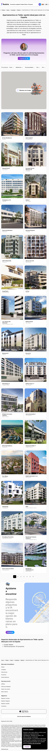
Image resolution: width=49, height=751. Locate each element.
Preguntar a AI (23, 58)
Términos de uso (4, 749)
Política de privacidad (34, 743)
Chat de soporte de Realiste (24, 716)
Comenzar (10, 632)
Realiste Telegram (5, 701)
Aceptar (26, 746)
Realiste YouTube (5, 698)
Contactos (3, 706)
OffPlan (3, 684)
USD (46, 4)
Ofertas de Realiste (6, 686)
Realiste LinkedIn (5, 703)
